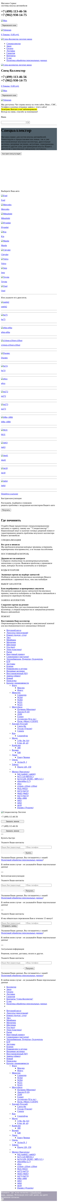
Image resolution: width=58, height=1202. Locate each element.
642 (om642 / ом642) (26, 774)
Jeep (3, 272)
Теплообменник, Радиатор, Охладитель (24, 659)
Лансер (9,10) (23, 712)
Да (2, 1200)
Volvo (3, 263)
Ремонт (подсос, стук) (16, 635)
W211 (19, 702)
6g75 (3, 319)
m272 (3, 396)
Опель (15, 760)
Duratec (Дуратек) (25, 807)
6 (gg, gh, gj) (22, 743)
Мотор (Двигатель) (20, 772)
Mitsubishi (5, 218)
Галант (20, 716)
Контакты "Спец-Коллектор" (19, 999)
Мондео (21, 688)
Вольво (15, 750)
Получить (6, 510)
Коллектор (11, 987)
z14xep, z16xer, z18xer (27, 786)
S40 (19, 752)
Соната (20, 731)
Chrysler (4, 254)
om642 (4, 307)
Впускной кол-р (13, 630)
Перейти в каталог (9, 494)
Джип (14, 755)
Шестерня (11, 645)
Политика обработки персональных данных (26, 60)
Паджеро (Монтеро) (26, 709)
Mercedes (5, 209)
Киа (14, 733)
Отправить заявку (9, 926)
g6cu (3, 383)
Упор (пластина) (14, 649)
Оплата (9, 48)
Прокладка (11, 680)
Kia (2, 236)
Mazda (4, 245)
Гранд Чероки (23, 757)
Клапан (9, 666)
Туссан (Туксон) (24, 728)
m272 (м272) (23, 791)
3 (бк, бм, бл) (23, 740)
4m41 (3, 460)
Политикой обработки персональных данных (22, 860)
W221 (20, 704)
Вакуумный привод (15, 654)
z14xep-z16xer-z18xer (10, 345)
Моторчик (11, 642)
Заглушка (10, 664)
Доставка (10, 51)
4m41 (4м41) (23, 793)
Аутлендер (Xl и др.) (26, 719)
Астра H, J (22, 762)
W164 (20, 697)
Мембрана (11, 640)
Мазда (15, 738)
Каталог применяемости (17, 683)
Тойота (15, 764)
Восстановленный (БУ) (17, 673)
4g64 (3, 485)
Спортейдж (22, 736)
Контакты (11, 55)
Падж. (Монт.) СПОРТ (27, 721)
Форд (14, 685)
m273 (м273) (23, 795)
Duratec (4, 358)
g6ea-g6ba (5, 332)
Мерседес (16, 692)
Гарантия (10, 53)
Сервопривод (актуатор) (17, 657)
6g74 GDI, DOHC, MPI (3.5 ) (30, 779)
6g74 (3, 370)
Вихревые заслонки (15, 671)
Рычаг (9, 652)
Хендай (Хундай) (20, 724)
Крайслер (16, 745)
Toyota (4, 281)
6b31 (3, 434)
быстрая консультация (11, 154)
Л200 (19, 714)
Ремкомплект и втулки (16, 668)
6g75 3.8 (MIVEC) (25, 776)
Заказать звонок (12, 821)
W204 (20, 700)
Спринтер (21, 695)
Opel (3, 291)
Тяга (8, 637)
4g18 (3, 473)
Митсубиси (17, 707)
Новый (9, 678)
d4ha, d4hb (6, 422)
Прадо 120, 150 (24, 767)
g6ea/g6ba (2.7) (24, 781)
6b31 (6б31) (22, 788)
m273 (3, 409)
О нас (9, 58)
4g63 (3, 447)
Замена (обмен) (13, 676)
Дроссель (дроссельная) (17, 633)
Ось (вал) (10, 647)
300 (19, 748)
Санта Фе (21, 726)
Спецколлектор (13, 43)
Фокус (20, 690)
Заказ (8, 46)
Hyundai (4, 227)
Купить (28, 853)
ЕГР (8, 661)
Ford (3, 200)
